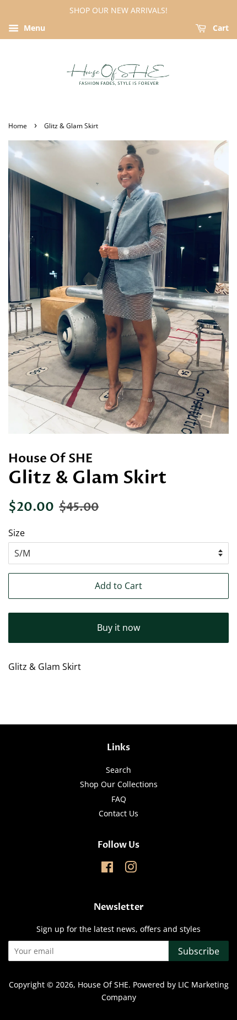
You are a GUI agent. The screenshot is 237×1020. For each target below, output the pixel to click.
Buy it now (118, 627)
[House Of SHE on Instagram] (131, 869)
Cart (220, 28)
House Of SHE (103, 984)
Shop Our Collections (119, 784)
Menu (33, 28)
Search (118, 770)
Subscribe (198, 951)
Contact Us (118, 813)
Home (17, 125)
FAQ (118, 799)
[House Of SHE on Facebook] (107, 869)
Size (16, 533)
